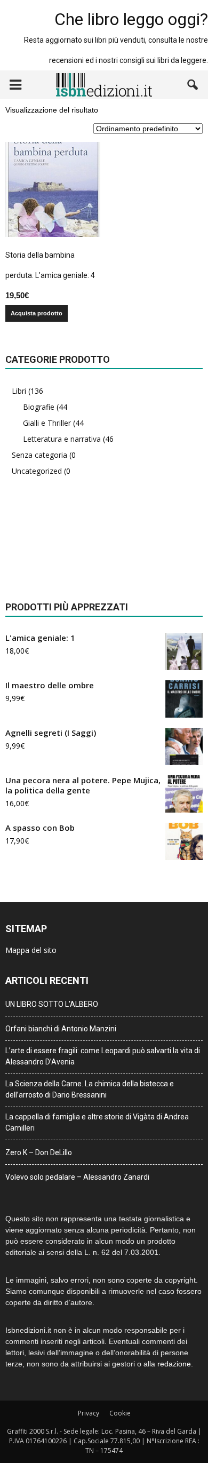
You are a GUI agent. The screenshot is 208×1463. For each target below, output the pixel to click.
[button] (193, 84)
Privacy (88, 1413)
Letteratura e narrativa (62, 439)
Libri (19, 391)
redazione (174, 1363)
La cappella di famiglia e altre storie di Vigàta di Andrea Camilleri (97, 1122)
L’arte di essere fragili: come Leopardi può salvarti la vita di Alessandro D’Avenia (102, 1056)
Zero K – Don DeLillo (38, 1152)
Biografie (38, 407)
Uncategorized (37, 471)
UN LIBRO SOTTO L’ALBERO (51, 1004)
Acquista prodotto (36, 313)
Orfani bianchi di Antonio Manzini (60, 1028)
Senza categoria (39, 455)
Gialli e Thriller (47, 423)
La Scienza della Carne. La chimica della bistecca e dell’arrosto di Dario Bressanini (89, 1089)
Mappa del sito (31, 950)
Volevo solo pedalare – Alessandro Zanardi (77, 1177)
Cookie (120, 1413)
